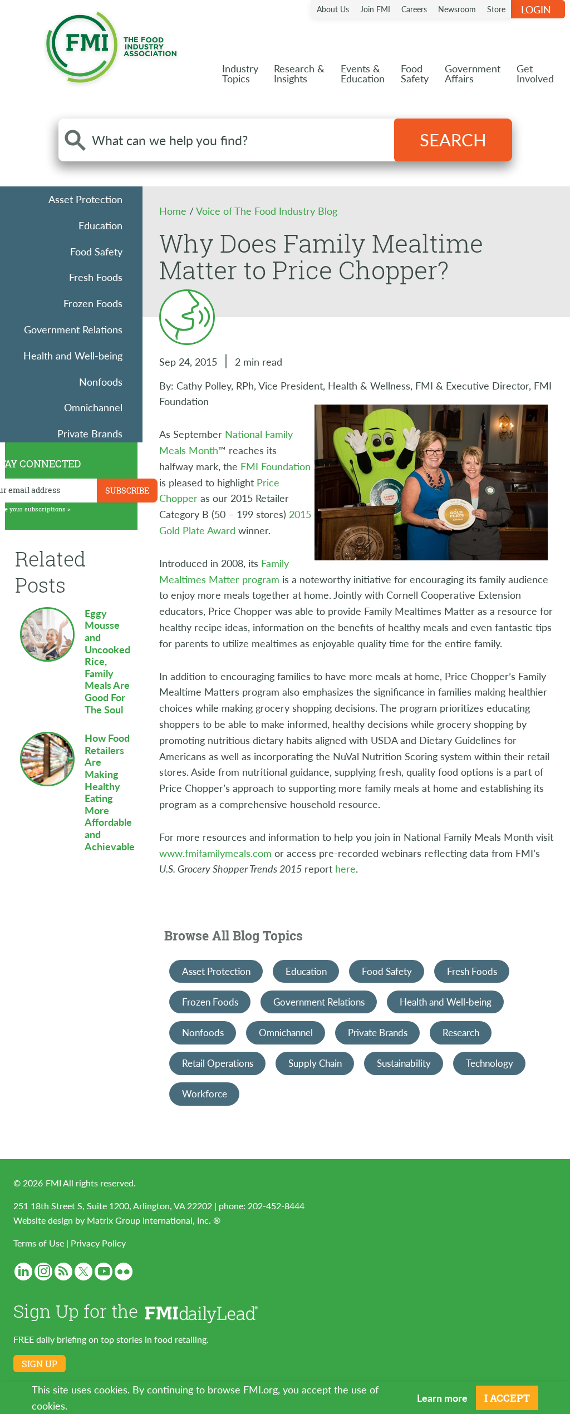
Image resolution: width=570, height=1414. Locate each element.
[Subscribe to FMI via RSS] (63, 1271)
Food (415, 73)
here (345, 868)
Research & (299, 73)
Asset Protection (85, 199)
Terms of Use (38, 1242)
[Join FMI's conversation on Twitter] (83, 1271)
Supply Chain (315, 1063)
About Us (333, 8)
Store (496, 8)
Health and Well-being (72, 355)
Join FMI (375, 8)
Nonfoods (100, 381)
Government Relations (73, 329)
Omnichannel (93, 407)
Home (174, 211)
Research (461, 1032)
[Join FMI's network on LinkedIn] (23, 1271)
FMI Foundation (275, 466)
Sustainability (404, 1063)
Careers (414, 8)
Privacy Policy (98, 1242)
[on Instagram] (43, 1271)
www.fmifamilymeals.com (215, 853)
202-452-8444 (276, 1205)
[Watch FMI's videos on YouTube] (103, 1271)
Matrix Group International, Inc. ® (153, 1220)
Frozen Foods (92, 303)
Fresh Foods (95, 277)
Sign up (39, 1364)
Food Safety (96, 251)
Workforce (204, 1093)
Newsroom (457, 8)
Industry (240, 73)
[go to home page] (111, 45)
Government (472, 73)
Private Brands (89, 433)
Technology (489, 1063)
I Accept (507, 1398)
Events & (363, 73)
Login (536, 9)
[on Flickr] (123, 1271)
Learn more (442, 1398)
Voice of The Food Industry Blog (266, 211)
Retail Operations (217, 1063)
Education (100, 225)
